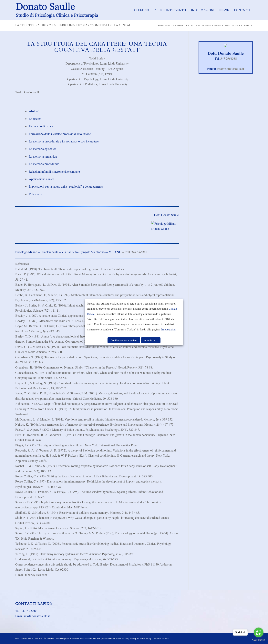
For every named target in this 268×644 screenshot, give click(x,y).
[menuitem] (142, 10)
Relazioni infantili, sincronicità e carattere (54, 171)
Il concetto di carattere (42, 126)
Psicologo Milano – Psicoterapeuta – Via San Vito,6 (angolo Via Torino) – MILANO (68, 252)
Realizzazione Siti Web (90, 638)
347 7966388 (228, 58)
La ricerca (35, 119)
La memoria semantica (43, 156)
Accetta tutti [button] (150, 340)
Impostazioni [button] (168, 329)
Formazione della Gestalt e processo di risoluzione (60, 134)
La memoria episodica (42, 149)
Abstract (34, 111)
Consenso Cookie (161, 638)
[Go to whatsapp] (258, 632)
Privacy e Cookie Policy (140, 638)
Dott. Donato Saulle (166, 215)
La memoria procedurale (44, 164)
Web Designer (62, 638)
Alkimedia (74, 638)
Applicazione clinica (41, 179)
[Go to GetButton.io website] (258, 640)
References (35, 194)
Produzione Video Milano (116, 638)
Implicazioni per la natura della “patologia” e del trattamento (66, 186)
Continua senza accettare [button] (124, 340)
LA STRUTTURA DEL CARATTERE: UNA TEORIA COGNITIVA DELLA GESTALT (74, 25)
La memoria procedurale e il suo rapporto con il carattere (64, 141)
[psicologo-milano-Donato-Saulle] (57, 10)
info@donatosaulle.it (230, 68)
